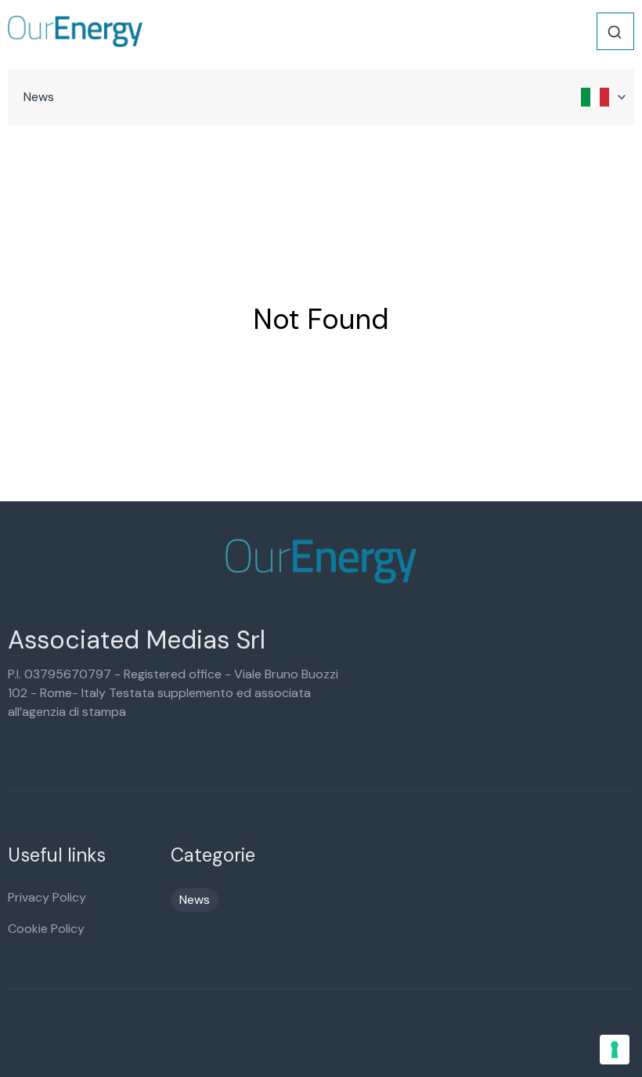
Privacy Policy (47, 897)
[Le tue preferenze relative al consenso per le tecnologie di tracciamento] (614, 1049)
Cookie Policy (46, 928)
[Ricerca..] (614, 32)
